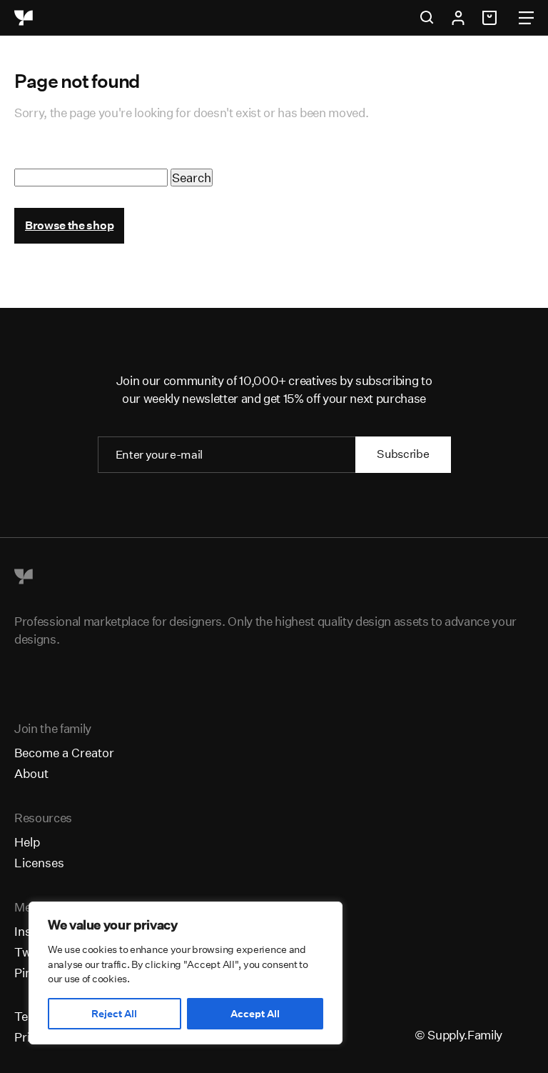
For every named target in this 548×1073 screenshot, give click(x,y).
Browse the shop (69, 225)
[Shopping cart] (491, 18)
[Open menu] (526, 17)
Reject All (114, 1013)
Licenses (39, 862)
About (31, 773)
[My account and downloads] (458, 18)
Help (27, 841)
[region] (185, 973)
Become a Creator (64, 752)
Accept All (255, 1013)
